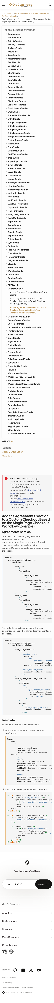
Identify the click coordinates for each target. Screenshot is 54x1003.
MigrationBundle (16, 186)
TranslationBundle (16, 256)
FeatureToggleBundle (18, 140)
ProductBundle (15, 352)
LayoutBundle (14, 172)
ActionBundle (14, 37)
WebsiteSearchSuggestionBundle (24, 384)
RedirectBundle (15, 355)
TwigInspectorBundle (18, 260)
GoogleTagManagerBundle (20, 412)
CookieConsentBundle (19, 320)
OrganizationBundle (17, 207)
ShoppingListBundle (17, 366)
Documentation (8, 13)
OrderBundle (14, 338)
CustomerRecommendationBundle (24, 327)
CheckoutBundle (16, 281)
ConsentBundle (15, 288)
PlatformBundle (15, 210)
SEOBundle (13, 362)
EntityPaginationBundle (19, 133)
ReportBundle (14, 221)
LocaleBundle (14, 175)
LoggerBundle (14, 179)
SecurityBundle (15, 232)
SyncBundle (13, 242)
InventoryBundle (15, 334)
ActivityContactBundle (19, 387)
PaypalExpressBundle (18, 426)
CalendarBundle (15, 69)
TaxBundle (13, 369)
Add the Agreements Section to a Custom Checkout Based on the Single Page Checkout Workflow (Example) (28, 310)
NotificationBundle (17, 200)
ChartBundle (14, 73)
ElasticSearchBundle (18, 108)
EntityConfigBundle (17, 122)
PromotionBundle (16, 348)
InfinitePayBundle (16, 415)
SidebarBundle (15, 239)
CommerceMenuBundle (19, 316)
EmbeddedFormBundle (19, 115)
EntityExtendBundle (17, 126)
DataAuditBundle (16, 94)
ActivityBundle (15, 41)
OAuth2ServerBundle (18, 203)
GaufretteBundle (16, 150)
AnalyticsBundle (15, 391)
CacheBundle (14, 65)
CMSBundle (13, 285)
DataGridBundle (15, 97)
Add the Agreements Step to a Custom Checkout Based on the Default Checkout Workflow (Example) (27, 301)
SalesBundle (14, 398)
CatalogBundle (15, 278)
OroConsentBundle (9, 16)
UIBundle (12, 264)
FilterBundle (13, 143)
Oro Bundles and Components (36, 13)
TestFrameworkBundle (18, 249)
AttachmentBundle (17, 58)
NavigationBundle (16, 193)
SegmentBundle (15, 235)
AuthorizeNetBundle (17, 401)
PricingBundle (14, 345)
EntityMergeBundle (17, 129)
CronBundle (13, 83)
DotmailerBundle (16, 405)
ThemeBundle (14, 253)
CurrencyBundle (15, 87)
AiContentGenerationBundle (21, 433)
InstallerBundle (15, 164)
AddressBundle (15, 48)
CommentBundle (16, 76)
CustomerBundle (16, 323)
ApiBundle (13, 51)
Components (14, 34)
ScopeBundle (14, 225)
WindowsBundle (15, 267)
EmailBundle (14, 111)
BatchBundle (14, 62)
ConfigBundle (14, 80)
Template (7, 456)
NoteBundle (13, 196)
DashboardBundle (16, 90)
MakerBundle (14, 422)
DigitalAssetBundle (17, 104)
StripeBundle (14, 430)
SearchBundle (14, 228)
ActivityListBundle (16, 44)
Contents (6, 448)
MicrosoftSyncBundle (18, 189)
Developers (19, 13)
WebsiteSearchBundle (18, 380)
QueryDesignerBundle (18, 214)
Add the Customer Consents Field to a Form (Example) (28, 293)
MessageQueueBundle (18, 182)
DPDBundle (13, 408)
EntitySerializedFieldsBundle (21, 136)
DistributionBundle (17, 101)
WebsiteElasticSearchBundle (21, 376)
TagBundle (13, 246)
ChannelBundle (15, 394)
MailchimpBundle (16, 419)
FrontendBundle (15, 330)
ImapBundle (13, 157)
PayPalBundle (14, 341)
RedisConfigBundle (17, 218)
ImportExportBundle (17, 161)
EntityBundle (14, 119)
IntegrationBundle (16, 168)
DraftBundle (13, 274)
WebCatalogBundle (17, 373)
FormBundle (13, 147)
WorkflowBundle (15, 271)
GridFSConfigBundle (18, 154)
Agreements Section (12, 451)
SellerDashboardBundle (19, 359)
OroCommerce (13, 904)
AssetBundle (14, 55)
